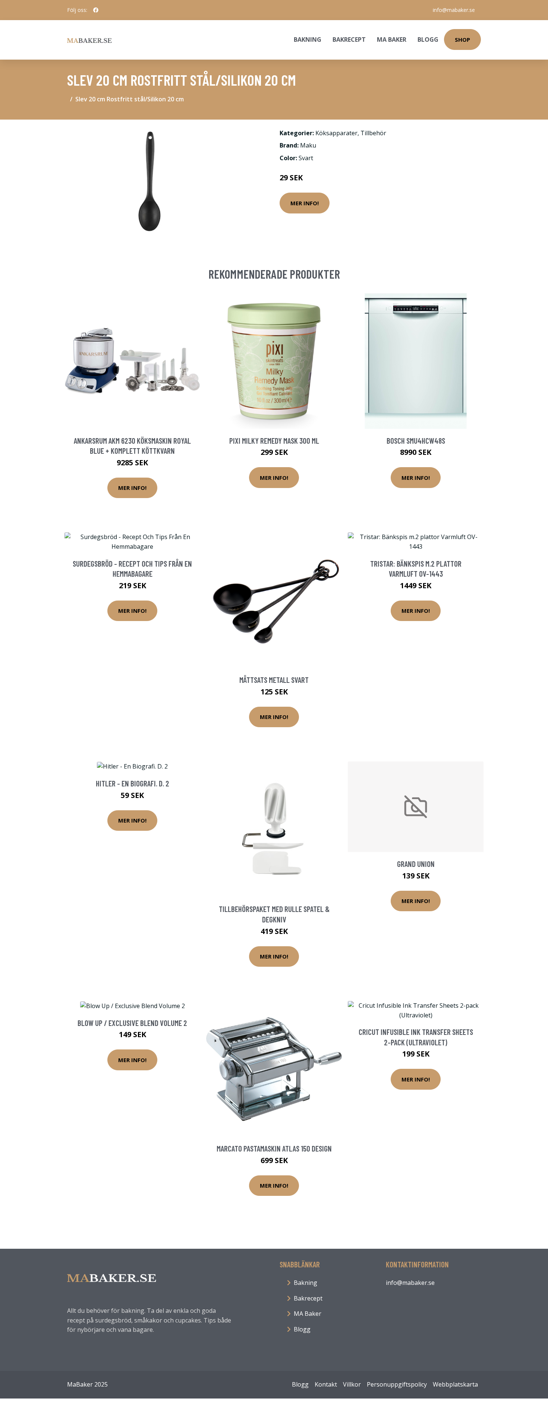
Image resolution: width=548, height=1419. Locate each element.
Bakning (307, 39)
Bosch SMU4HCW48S (416, 440)
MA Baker (391, 39)
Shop (462, 39)
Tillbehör (373, 133)
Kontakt (326, 1384)
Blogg (428, 39)
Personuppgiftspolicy (397, 1384)
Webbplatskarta (455, 1384)
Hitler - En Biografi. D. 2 (132, 783)
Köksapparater (336, 133)
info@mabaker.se (454, 9)
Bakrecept (349, 39)
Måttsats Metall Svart (274, 679)
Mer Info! (304, 203)
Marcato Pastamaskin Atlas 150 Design (274, 1148)
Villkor (352, 1384)
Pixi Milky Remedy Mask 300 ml (274, 440)
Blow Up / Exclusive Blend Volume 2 (132, 1022)
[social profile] (95, 10)
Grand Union (416, 863)
